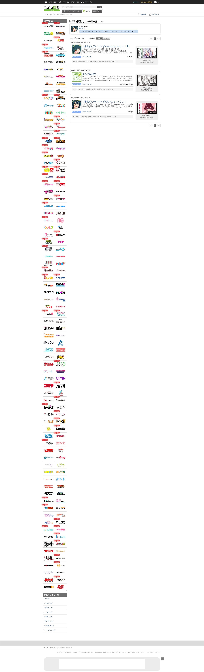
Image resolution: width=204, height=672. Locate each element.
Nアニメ (83, 2)
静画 (54, 2)
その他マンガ (49, 625)
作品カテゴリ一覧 (51, 595)
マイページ (155, 14)
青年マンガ (48, 608)
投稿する (144, 14)
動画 (50, 2)
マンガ (88, 11)
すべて (47, 599)
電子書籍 (98, 11)
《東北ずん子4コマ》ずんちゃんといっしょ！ (104, 101)
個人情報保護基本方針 (86, 652)
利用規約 (68, 652)
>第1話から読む (147, 60)
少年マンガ (48, 603)
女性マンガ (48, 616)
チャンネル (66, 2)
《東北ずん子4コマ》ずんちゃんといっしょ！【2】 (107, 46)
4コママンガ (49, 621)
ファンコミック (50, 630)
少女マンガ (48, 612)
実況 (77, 2)
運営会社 (60, 652)
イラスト (78, 11)
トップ (68, 11)
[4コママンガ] (87, 56)
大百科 (73, 2)
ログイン (136, 2)
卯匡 (81, 28)
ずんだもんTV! (89, 74)
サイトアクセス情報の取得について (133, 652)
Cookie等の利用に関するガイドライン (107, 652)
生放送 (59, 2)
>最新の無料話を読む (147, 62)
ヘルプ (75, 652)
